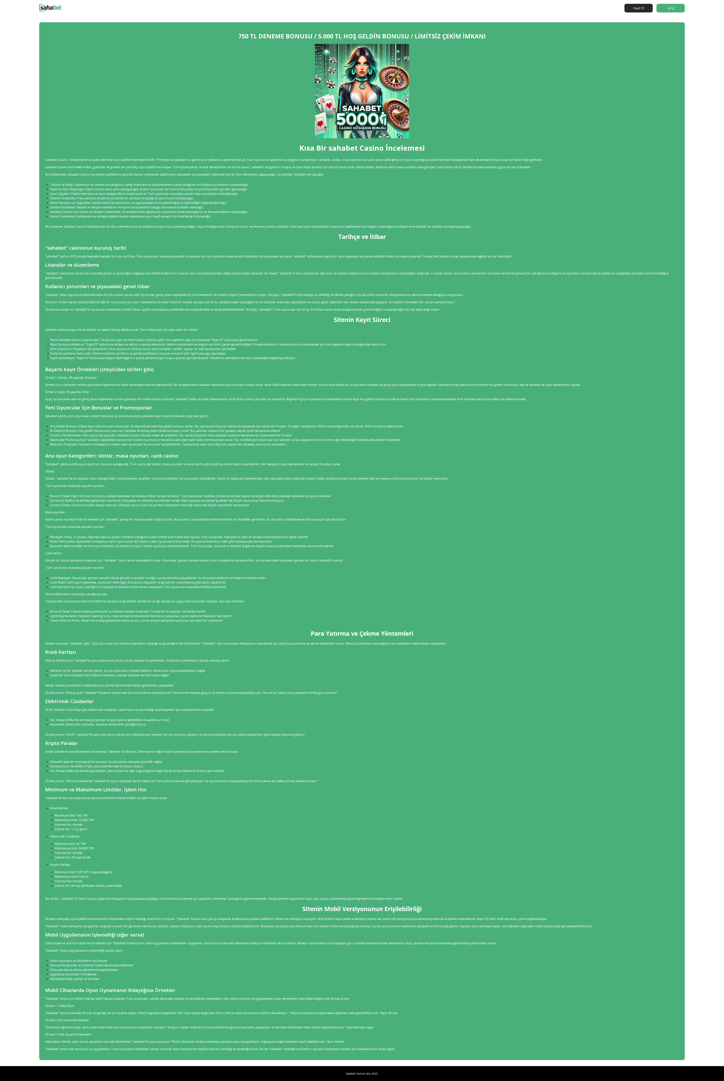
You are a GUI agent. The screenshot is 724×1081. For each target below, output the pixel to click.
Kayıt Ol (638, 8)
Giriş (670, 8)
